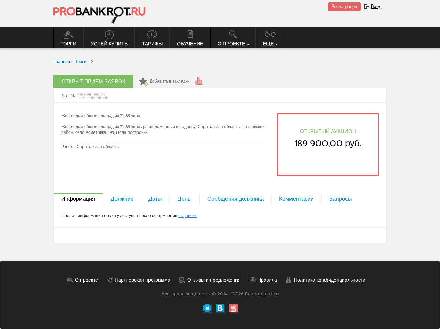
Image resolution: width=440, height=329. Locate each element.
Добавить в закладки (170, 81)
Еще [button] (269, 44)
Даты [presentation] (155, 199)
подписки (187, 215)
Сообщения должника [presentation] (235, 199)
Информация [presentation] (78, 199)
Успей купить (109, 44)
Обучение (190, 44)
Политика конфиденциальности (329, 280)
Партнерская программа (142, 280)
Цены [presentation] (184, 199)
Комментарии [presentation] (296, 199)
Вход (376, 6)
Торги (68, 44)
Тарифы (152, 44)
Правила (267, 280)
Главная (61, 61)
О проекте (86, 280)
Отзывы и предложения (214, 280)
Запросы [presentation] (340, 199)
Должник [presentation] (122, 199)
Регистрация (344, 6)
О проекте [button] (232, 44)
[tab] (78, 198)
